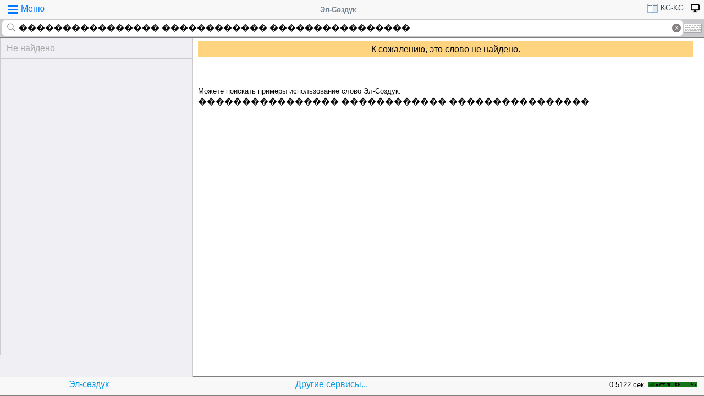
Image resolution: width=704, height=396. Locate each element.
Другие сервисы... (331, 384)
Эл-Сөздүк (338, 10)
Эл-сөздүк (89, 384)
